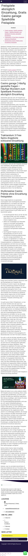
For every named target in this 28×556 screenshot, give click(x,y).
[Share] (7, 553)
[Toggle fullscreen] (4, 553)
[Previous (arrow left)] (1, 555)
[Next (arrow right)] (4, 555)
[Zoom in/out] (1, 553)
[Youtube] (24, 548)
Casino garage (12, 70)
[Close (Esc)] (9, 553)
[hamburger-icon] (25, 2)
